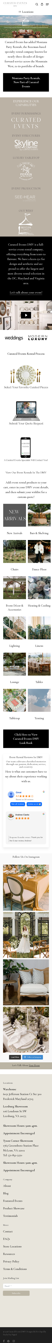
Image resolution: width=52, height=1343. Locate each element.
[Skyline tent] (26, 145)
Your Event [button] (34, 1065)
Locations (27, 12)
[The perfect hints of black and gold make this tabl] (26, 1030)
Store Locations (12, 1246)
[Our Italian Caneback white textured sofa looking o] (26, 982)
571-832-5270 (15, 1155)
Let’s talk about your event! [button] (26, 292)
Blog (6, 1193)
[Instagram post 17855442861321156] (26, 935)
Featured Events (12, 1201)
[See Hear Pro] (26, 198)
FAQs (6, 1239)
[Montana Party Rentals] (26, 224)
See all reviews (17, 804)
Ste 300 (37, 1094)
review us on (33, 804)
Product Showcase (14, 1208)
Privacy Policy (11, 1261)
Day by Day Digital (10, 1334)
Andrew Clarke (22, 815)
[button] (47, 4)
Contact (8, 1231)
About (7, 1186)
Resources (9, 1254)
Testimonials (10, 1216)
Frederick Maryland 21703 (18, 1099)
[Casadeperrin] (26, 171)
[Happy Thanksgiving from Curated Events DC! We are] (26, 888)
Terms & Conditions (15, 1269)
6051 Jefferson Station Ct (18, 1094)
